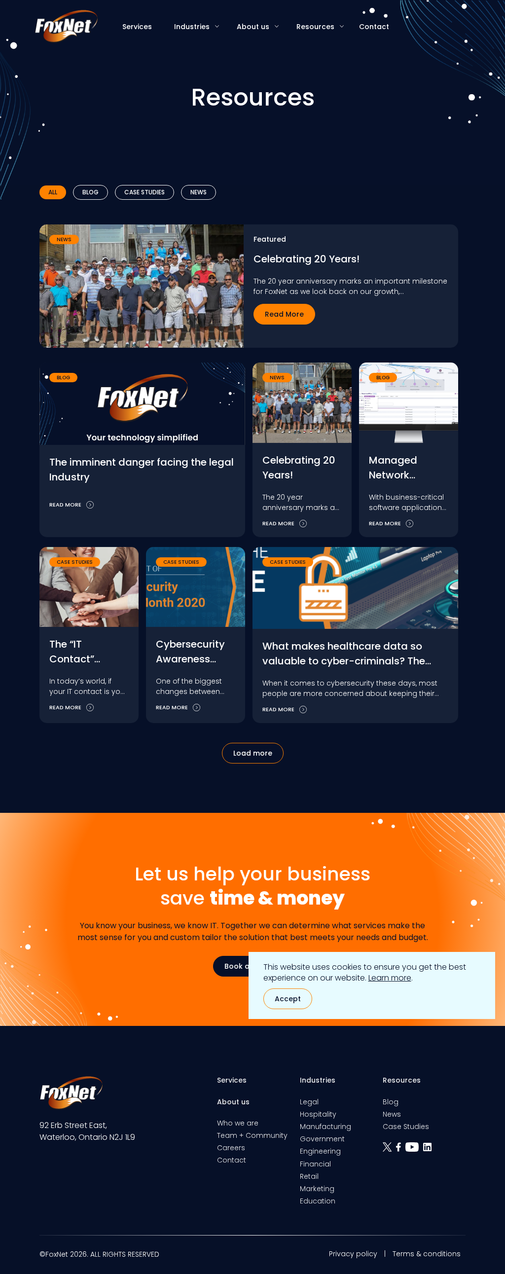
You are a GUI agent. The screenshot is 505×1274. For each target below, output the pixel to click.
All (52, 192)
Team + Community (252, 1135)
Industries (192, 27)
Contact (374, 27)
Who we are (237, 1123)
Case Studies (144, 192)
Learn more (389, 977)
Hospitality (318, 1114)
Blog (90, 192)
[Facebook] (400, 1150)
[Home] (66, 26)
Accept (288, 999)
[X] (389, 1150)
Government (322, 1139)
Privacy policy (353, 1254)
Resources (315, 27)
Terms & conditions (427, 1254)
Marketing (317, 1189)
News (198, 192)
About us (253, 27)
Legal (309, 1102)
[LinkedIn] (428, 1150)
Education (317, 1201)
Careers (231, 1148)
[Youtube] (414, 1150)
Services (137, 27)
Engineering (320, 1151)
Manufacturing (325, 1126)
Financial (315, 1164)
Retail (309, 1176)
